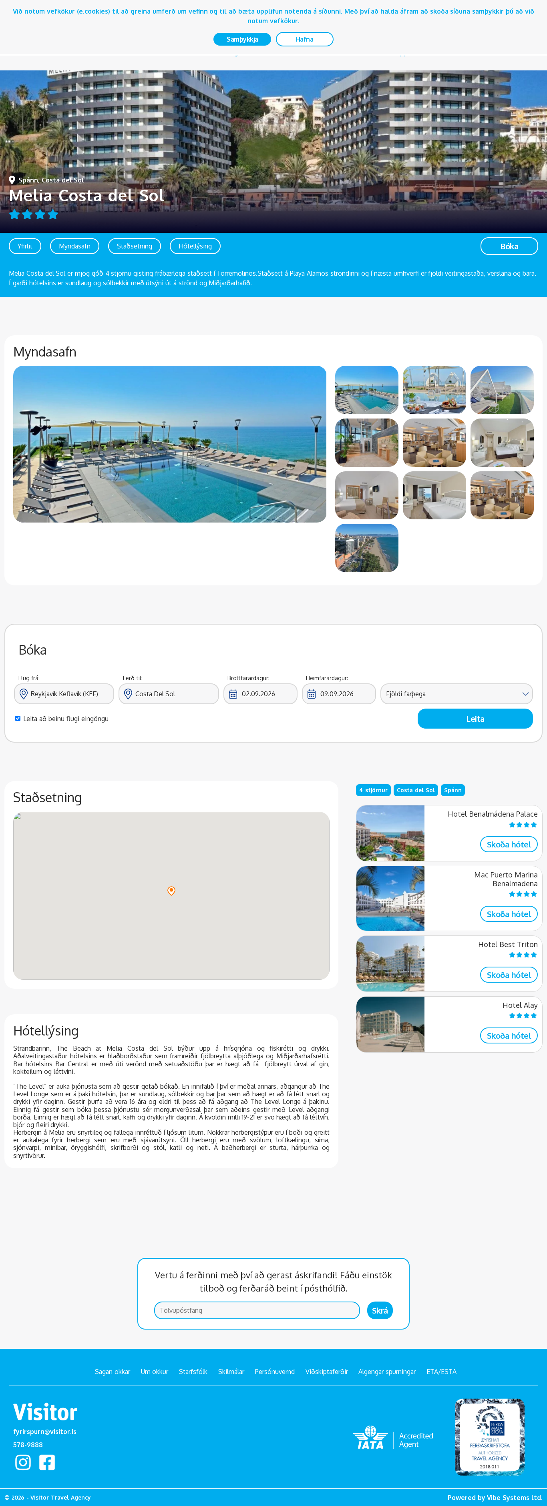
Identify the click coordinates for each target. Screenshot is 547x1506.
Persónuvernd (275, 1372)
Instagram (22, 1462)
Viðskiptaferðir (327, 1372)
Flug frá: (29, 678)
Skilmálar (231, 1372)
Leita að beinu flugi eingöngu (65, 719)
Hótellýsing (195, 246)
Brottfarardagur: (248, 678)
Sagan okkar (112, 1372)
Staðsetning (134, 246)
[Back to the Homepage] (45, 1413)
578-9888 (28, 1445)
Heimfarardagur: (327, 678)
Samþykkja (242, 39)
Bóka (509, 246)
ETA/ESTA (441, 1372)
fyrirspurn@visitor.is (44, 1432)
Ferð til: (132, 678)
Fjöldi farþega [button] (406, 694)
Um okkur (155, 1372)
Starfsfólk (193, 1372)
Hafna (305, 39)
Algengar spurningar (387, 1372)
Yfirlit (25, 246)
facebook (47, 1462)
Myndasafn (74, 246)
